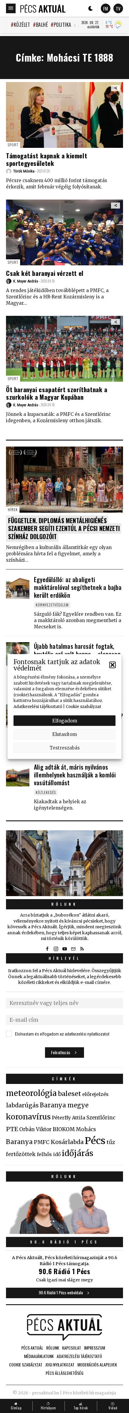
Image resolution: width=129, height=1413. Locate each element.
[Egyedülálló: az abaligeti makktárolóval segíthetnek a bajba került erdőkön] (17, 587)
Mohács (86, 1129)
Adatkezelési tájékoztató (38, 706)
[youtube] (64, 949)
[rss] (82, 949)
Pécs (95, 1141)
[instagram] (56, 949)
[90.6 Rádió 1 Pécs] (64, 1232)
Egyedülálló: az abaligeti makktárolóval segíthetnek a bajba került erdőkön (78, 587)
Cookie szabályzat (83, 706)
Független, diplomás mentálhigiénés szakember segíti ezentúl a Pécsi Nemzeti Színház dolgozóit (64, 528)
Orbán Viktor (35, 1129)
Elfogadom (64, 720)
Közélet (22, 24)
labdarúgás (22, 1105)
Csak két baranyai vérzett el (45, 273)
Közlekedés (46, 792)
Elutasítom (64, 734)
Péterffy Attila (68, 1118)
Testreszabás (65, 747)
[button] (113, 665)
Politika (62, 24)
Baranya (19, 1142)
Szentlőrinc (101, 1118)
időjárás (77, 1153)
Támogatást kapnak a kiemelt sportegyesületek (46, 159)
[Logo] (42, 8)
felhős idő (49, 1154)
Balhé (42, 24)
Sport (13, 144)
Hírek (13, 509)
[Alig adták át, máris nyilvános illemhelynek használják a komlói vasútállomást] (17, 774)
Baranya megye (64, 1105)
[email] (73, 949)
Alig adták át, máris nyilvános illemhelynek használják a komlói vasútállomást (75, 774)
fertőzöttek (21, 1154)
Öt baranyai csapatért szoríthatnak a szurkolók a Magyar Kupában (56, 393)
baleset (69, 1094)
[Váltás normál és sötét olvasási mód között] (91, 8)
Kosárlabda (67, 1142)
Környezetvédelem (52, 604)
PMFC (42, 1142)
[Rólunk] (64, 863)
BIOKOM (64, 1129)
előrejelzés (95, 1094)
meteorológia (31, 1093)
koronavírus (28, 1117)
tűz (110, 1142)
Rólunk (64, 904)
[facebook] (47, 949)
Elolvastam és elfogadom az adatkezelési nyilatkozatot (62, 1034)
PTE (12, 1129)
